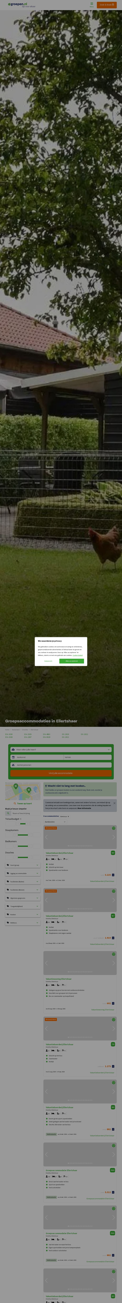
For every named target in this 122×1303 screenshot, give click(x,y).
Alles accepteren (72, 661)
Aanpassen (48, 661)
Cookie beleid (78, 655)
